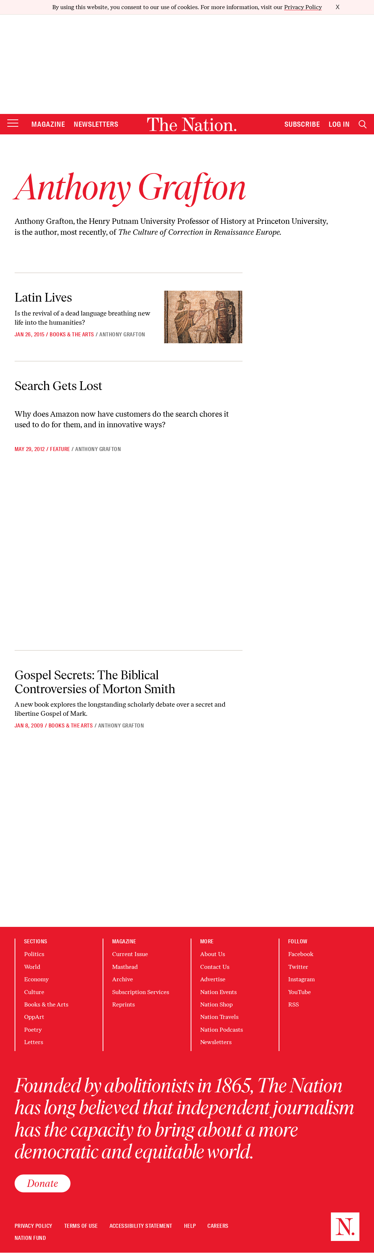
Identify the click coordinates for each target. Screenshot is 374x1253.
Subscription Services (140, 992)
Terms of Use (81, 1226)
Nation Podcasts (221, 1029)
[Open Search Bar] (363, 124)
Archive (122, 979)
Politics (34, 954)
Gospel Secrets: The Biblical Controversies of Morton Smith (95, 682)
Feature (60, 449)
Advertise (212, 979)
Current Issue (130, 954)
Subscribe (302, 124)
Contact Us (214, 966)
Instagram (301, 979)
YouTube (299, 992)
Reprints (123, 1004)
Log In (339, 124)
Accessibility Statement (141, 1226)
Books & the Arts (72, 334)
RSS (293, 1004)
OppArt (34, 1016)
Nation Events (218, 992)
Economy (36, 979)
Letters (33, 1042)
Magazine (48, 124)
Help (190, 1226)
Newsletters (96, 124)
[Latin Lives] (203, 317)
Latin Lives (43, 297)
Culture (34, 992)
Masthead (125, 966)
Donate (42, 1183)
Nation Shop (216, 1004)
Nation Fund (30, 1238)
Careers (217, 1226)
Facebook (300, 954)
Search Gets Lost (58, 385)
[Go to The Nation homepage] (191, 124)
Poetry (33, 1029)
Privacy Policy (303, 7)
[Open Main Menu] (12, 123)
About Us (212, 954)
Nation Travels (219, 1016)
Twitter (298, 966)
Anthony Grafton (122, 334)
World (32, 966)
